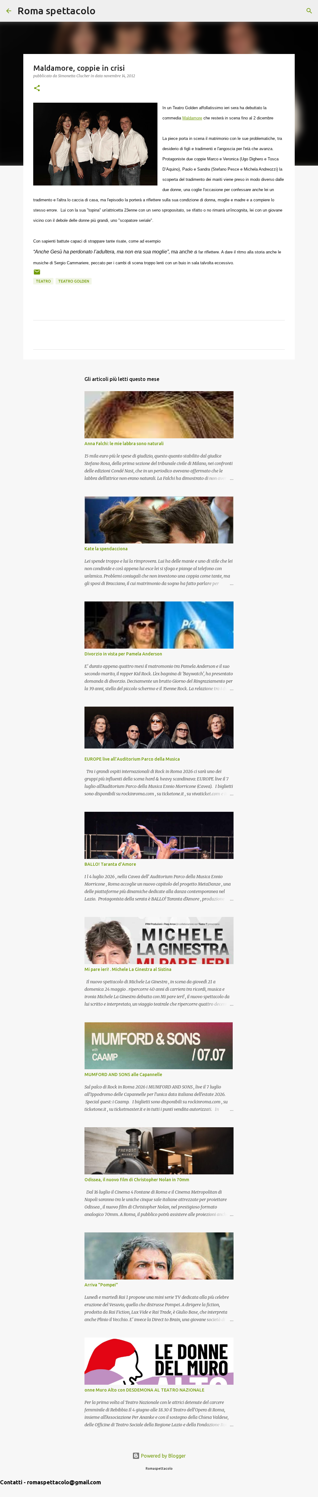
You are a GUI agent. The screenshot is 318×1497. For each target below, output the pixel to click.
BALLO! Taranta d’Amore (110, 864)
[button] (37, 88)
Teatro (43, 281)
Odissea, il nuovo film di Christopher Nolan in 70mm (136, 1179)
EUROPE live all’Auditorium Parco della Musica (132, 759)
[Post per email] (37, 274)
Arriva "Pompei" (101, 1284)
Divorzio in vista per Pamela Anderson (123, 653)
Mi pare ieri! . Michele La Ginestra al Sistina (127, 969)
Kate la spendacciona (106, 548)
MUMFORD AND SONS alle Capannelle (123, 1074)
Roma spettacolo (56, 10)
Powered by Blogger (163, 1456)
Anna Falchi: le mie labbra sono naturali (124, 443)
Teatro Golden (73, 281)
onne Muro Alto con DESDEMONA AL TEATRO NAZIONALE (144, 1390)
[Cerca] (104, 10)
